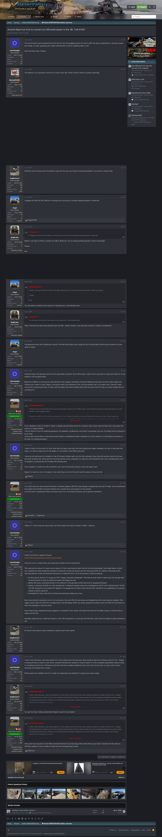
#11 (124, 445)
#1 (124, 40)
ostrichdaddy (13, 33)
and (36, 515)
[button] (150, 7)
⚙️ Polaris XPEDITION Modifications (40, 813)
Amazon (61, 772)
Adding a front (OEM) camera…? (24, 810)
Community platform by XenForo (25, 833)
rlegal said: (33, 232)
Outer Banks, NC (17, 95)
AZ (21, 63)
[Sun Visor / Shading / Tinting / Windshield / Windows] (44, 794)
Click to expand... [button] (75, 420)
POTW (68, 17)
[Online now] (15, 408)
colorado (19, 221)
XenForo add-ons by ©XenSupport (54, 833)
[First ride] (103, 794)
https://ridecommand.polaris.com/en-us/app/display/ (43, 558)
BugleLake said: (34, 287)
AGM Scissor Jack (137, 79)
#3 (124, 167)
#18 (124, 718)
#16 (124, 656)
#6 (124, 281)
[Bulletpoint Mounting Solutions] (74, 794)
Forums (23, 17)
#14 (124, 551)
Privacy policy (135, 830)
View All (121, 777)
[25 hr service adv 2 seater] (14, 794)
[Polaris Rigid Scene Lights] (29, 794)
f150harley (97, 772)
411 (21, 423)
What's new (39, 17)
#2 (124, 69)
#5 (124, 227)
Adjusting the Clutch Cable (140, 93)
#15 (124, 627)
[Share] (121, 40)
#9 (124, 370)
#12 (124, 483)
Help (143, 830)
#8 (124, 341)
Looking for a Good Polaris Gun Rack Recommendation (47, 763)
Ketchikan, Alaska (16, 250)
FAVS (79, 17)
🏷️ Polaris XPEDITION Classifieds (142, 75)
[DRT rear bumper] (88, 794)
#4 (124, 197)
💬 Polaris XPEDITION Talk (140, 100)
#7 (124, 311)
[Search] (154, 7)
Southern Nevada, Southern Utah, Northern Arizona (16, 431)
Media (55, 17)
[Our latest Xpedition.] (118, 794)
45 (21, 187)
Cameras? (134, 104)
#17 (124, 686)
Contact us (112, 830)
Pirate (120, 812)
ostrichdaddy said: (35, 405)
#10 (124, 400)
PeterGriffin (15, 813)
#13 (124, 522)
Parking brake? (136, 115)
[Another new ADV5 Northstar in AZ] (59, 794)
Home (12, 17)
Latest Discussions (138, 61)
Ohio (20, 191)
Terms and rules (123, 830)
